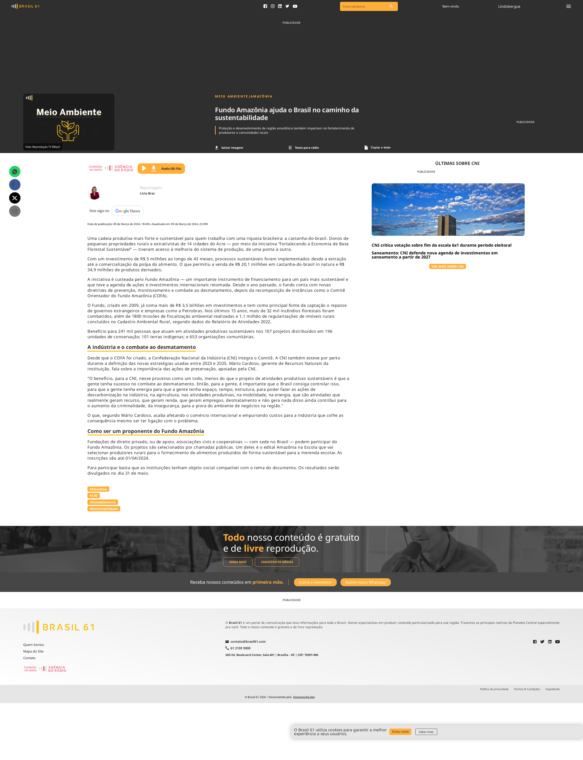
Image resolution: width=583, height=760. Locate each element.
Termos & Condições (527, 689)
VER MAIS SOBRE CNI (448, 266)
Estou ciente (400, 731)
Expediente (553, 689)
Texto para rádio (307, 148)
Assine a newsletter (315, 582)
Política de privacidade (494, 689)
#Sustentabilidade (104, 509)
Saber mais (426, 732)
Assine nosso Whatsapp (365, 582)
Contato (29, 658)
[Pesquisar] (391, 6)
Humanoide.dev (304, 697)
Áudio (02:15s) (171, 168)
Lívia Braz (147, 193)
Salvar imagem (232, 148)
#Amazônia (98, 489)
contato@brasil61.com (248, 642)
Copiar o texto (381, 147)
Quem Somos (33, 644)
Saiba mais (237, 562)
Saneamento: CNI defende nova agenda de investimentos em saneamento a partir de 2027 (435, 255)
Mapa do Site (33, 651)
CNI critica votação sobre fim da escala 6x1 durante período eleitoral (441, 245)
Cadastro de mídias (277, 562)
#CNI (93, 495)
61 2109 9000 (240, 648)
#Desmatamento (103, 502)
